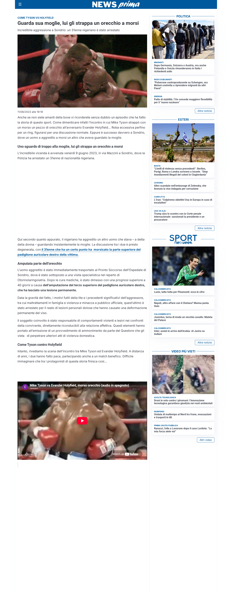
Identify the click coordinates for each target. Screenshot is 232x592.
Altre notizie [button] (205, 110)
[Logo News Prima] (116, 4)
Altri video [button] (206, 439)
